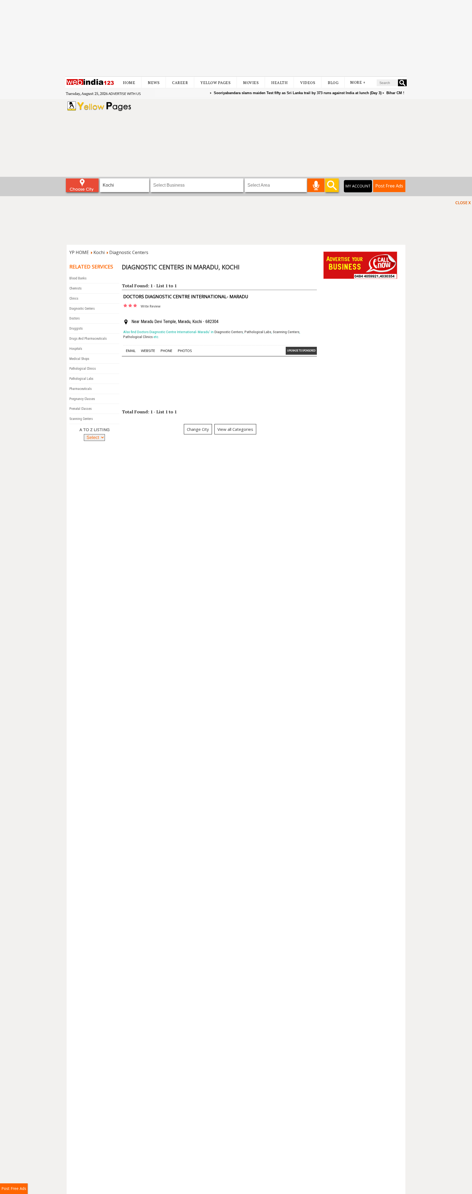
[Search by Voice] (315, 185)
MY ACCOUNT (358, 186)
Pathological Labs (81, 379)
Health (279, 82)
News (154, 82)
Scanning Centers (81, 419)
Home (129, 82)
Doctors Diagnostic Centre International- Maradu (185, 297)
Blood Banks (78, 278)
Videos (307, 82)
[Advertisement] (236, 38)
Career (180, 82)
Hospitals (75, 349)
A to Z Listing (94, 429)
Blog (333, 82)
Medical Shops (79, 359)
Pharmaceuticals (80, 389)
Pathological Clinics (82, 369)
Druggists (76, 328)
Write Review (150, 306)
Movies (251, 82)
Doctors (74, 318)
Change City (198, 429)
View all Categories (235, 429)
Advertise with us (124, 93)
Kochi (99, 252)
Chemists (75, 288)
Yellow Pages (215, 82)
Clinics (73, 298)
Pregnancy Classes (82, 399)
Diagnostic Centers (128, 252)
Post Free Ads (389, 186)
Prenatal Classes (80, 409)
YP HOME (79, 252)
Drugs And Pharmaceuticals (88, 339)
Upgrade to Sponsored (301, 350)
